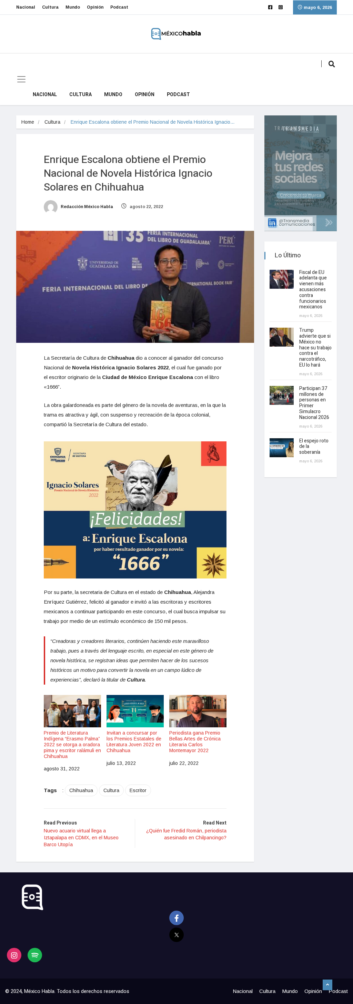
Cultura (50, 7)
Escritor (138, 790)
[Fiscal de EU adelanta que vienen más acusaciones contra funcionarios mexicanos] (282, 279)
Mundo (72, 7)
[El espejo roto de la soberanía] (282, 447)
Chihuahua (81, 790)
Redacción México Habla (86, 206)
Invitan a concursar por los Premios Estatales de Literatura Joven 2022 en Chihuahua (134, 741)
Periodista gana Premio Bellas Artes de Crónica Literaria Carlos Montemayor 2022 (195, 741)
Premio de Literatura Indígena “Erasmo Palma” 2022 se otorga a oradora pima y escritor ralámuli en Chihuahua (72, 744)
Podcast (119, 7)
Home (27, 122)
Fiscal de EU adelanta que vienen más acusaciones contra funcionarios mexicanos (313, 290)
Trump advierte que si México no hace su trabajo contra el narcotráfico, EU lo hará (315, 348)
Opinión (95, 7)
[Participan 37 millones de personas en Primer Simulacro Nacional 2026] (282, 395)
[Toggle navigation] (21, 79)
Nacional (25, 7)
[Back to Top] (327, 985)
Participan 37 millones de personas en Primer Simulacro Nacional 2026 (314, 403)
